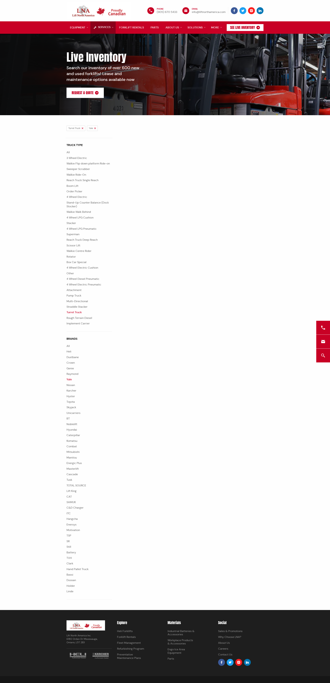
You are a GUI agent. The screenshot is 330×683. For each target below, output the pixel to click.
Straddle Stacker (77, 306)
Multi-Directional (77, 301)
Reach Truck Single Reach (82, 180)
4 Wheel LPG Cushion (80, 217)
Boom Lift (72, 185)
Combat (72, 446)
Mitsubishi (73, 451)
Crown (71, 362)
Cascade (72, 474)
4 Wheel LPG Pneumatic (82, 228)
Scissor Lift (73, 245)
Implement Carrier (78, 323)
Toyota (71, 401)
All (68, 152)
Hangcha (72, 518)
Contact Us (225, 654)
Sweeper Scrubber (78, 169)
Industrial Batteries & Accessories (181, 632)
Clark (70, 563)
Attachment (74, 290)
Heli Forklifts (125, 631)
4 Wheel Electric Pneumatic (84, 284)
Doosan (71, 580)
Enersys (71, 524)
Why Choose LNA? (229, 637)
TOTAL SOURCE (76, 485)
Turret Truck (74, 312)
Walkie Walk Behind (79, 211)
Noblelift (72, 424)
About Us (224, 642)
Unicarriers (73, 413)
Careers (223, 648)
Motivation (73, 530)
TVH (69, 558)
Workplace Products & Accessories (180, 642)
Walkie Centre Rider (79, 251)
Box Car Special (76, 262)
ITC (69, 513)
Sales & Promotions (230, 631)
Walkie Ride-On (76, 174)
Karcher (71, 390)
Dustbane (73, 357)
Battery (71, 552)
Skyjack (71, 407)
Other (70, 273)
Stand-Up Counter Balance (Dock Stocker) (88, 204)
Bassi (70, 574)
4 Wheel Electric (77, 197)
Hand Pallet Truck (78, 569)
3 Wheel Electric (77, 158)
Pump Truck (74, 295)
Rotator (71, 256)
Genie (70, 368)
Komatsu (72, 440)
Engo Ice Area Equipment (176, 651)
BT (68, 418)
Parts (171, 658)
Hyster (71, 396)
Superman (73, 234)
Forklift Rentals (126, 637)
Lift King (71, 491)
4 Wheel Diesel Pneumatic (83, 278)
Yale (69, 379)
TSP (69, 535)
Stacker (71, 223)
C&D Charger (75, 507)
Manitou (72, 457)
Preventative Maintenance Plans (129, 656)
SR (68, 541)
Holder (71, 585)
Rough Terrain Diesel (79, 318)
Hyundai (72, 429)
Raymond (72, 374)
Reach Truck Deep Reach (82, 239)
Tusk (69, 479)
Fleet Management (129, 642)
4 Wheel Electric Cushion (82, 267)
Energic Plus (74, 463)
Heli (69, 351)
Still (69, 546)
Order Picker (74, 191)
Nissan (71, 385)
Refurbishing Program (130, 648)
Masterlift (73, 468)
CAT (69, 496)
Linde (70, 591)
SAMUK (71, 502)
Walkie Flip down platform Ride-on (88, 163)
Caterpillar (73, 435)
